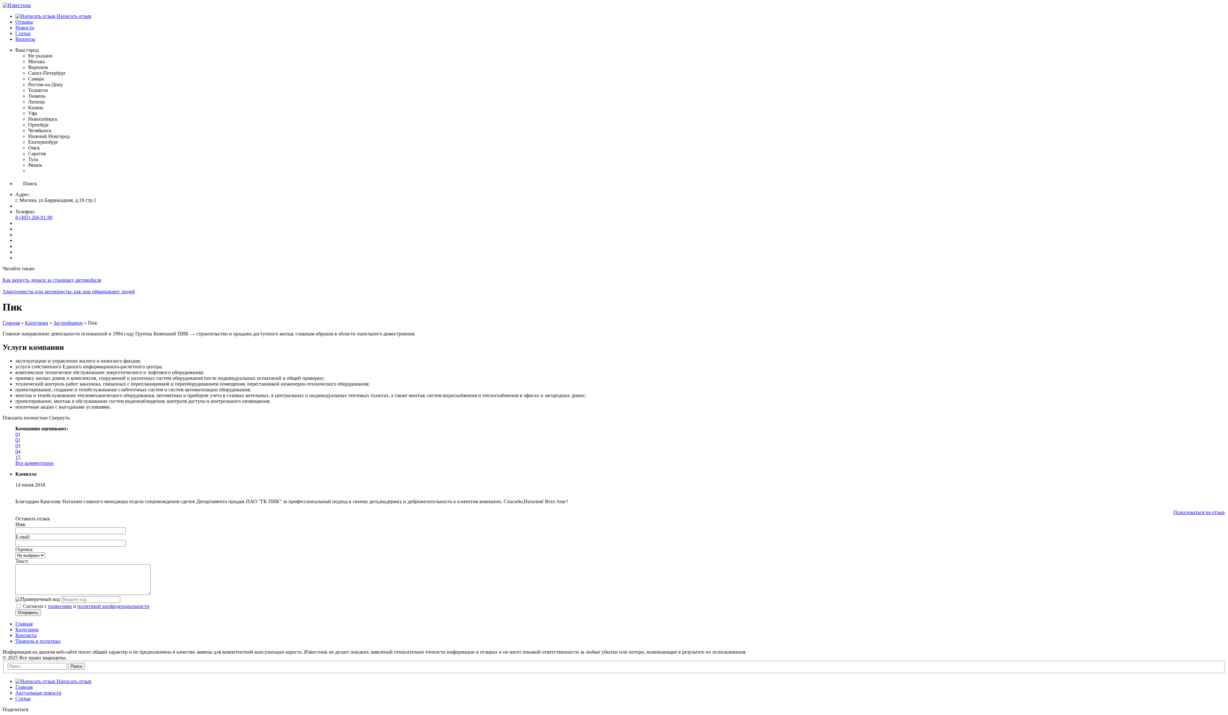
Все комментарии (34, 463)
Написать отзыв (73, 16)
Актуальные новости (38, 693)
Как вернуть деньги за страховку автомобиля (52, 280)
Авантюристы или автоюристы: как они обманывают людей (69, 291)
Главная (11, 323)
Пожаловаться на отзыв (1199, 512)
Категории (36, 323)
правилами (60, 606)
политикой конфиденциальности (113, 606)
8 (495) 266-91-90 (33, 217)
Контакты (26, 635)
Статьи (23, 698)
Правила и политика (37, 641)
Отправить (28, 612)
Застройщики (68, 323)
